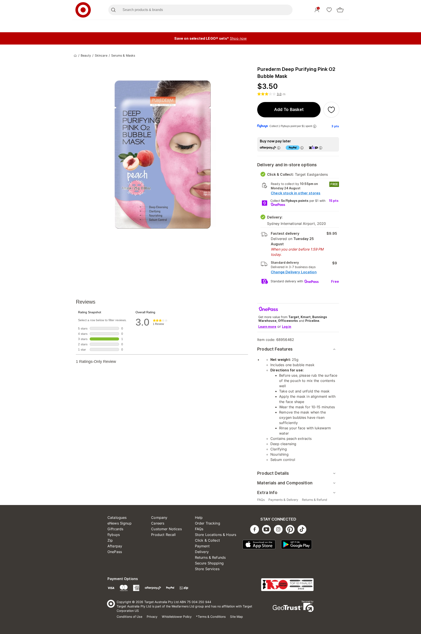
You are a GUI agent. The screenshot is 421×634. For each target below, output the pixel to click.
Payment (202, 546)
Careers (157, 523)
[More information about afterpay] (278, 148)
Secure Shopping (209, 563)
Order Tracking (207, 523)
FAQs (199, 529)
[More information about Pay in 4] (302, 148)
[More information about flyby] (314, 126)
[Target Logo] (83, 10)
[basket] (340, 10)
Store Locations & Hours (215, 534)
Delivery (202, 552)
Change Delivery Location (294, 272)
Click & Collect (207, 540)
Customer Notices (166, 529)
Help (199, 517)
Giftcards (115, 529)
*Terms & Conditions (211, 616)
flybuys (113, 534)
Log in (286, 326)
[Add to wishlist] (331, 109)
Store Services (207, 569)
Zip (110, 540)
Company (159, 517)
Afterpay (114, 546)
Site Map (236, 616)
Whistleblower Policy (177, 616)
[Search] (113, 10)
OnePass (114, 552)
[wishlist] (329, 9)
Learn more (267, 326)
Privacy (152, 616)
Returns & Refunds (210, 557)
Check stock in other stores (295, 193)
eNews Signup (119, 523)
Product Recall (163, 534)
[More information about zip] (320, 148)
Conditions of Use (129, 616)
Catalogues (117, 517)
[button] (289, 109)
